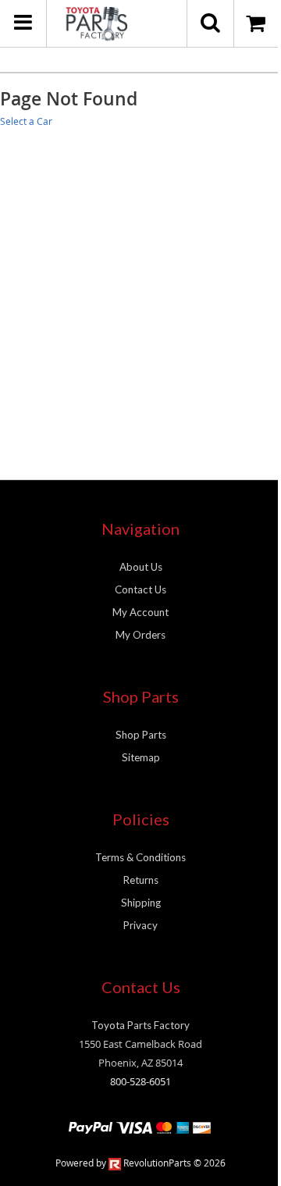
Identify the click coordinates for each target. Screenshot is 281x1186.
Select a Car (26, 121)
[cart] (257, 23)
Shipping (141, 902)
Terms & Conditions (140, 857)
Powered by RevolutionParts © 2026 (140, 1162)
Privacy (140, 925)
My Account (140, 612)
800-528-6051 (140, 1081)
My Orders (140, 635)
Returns (140, 880)
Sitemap (141, 757)
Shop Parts (141, 734)
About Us (140, 567)
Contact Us (140, 589)
